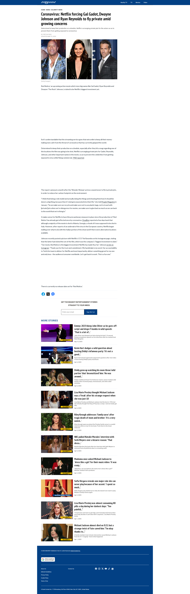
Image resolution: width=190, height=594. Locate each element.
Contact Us (71, 568)
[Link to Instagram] (99, 569)
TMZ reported (78, 158)
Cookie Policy (44, 578)
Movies (138, 2)
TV (131, 2)
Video (145, 2)
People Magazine (108, 202)
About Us (43, 568)
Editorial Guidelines (46, 572)
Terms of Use (44, 581)
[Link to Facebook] (96, 569)
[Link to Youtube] (106, 569)
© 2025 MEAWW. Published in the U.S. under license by (56, 550)
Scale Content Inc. (75, 550)
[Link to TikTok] (109, 569)
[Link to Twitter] (103, 569)
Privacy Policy (45, 575)
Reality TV (124, 2)
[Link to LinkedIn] (112, 569)
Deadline (85, 220)
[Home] (48, 2)
